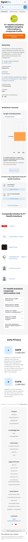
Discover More (14, 170)
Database (14, 414)
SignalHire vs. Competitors (14, 509)
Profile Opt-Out (14, 477)
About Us (14, 465)
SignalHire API (14, 420)
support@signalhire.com (14, 521)
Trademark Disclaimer (14, 484)
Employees (22, 11)
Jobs (14, 455)
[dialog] (14, 537)
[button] (16, 184)
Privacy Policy (14, 474)
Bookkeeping (6, 73)
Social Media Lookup (14, 503)
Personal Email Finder (14, 494)
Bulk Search (14, 500)
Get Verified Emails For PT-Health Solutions (14, 36)
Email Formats (13, 11)
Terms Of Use (14, 468)
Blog (14, 433)
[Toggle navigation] (25, 2)
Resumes (14, 452)
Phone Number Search (14, 506)
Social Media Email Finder (14, 497)
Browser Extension (14, 417)
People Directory (14, 449)
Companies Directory (14, 446)
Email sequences (14, 423)
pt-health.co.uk (6, 63)
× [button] (26, 533)
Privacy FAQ (14, 471)
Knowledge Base (14, 436)
